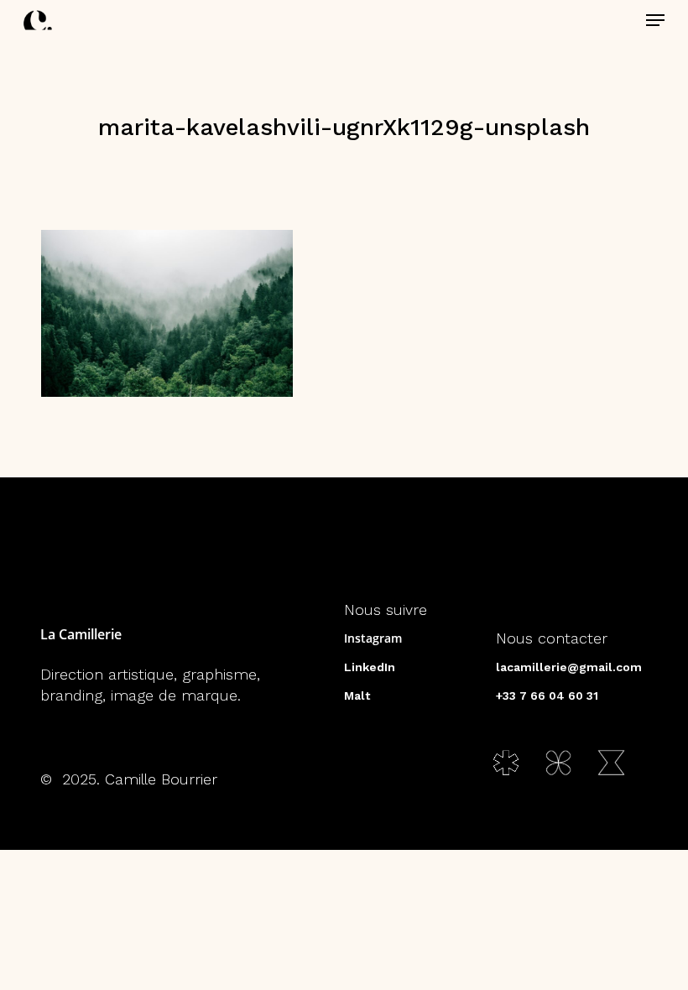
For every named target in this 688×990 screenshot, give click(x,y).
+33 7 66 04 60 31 (547, 695)
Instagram (373, 638)
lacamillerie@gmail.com (569, 667)
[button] (655, 20)
